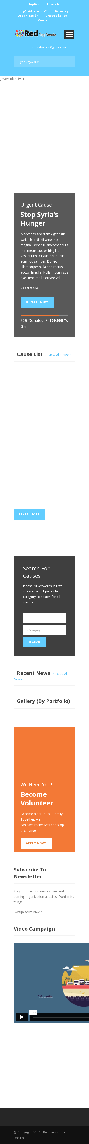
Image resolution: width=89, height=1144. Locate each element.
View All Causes (59, 355)
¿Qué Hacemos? (35, 11)
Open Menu (69, 34)
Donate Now (37, 302)
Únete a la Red (56, 16)
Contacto (45, 20)
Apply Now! (36, 843)
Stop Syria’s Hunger (39, 218)
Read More (29, 288)
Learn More (29, 182)
